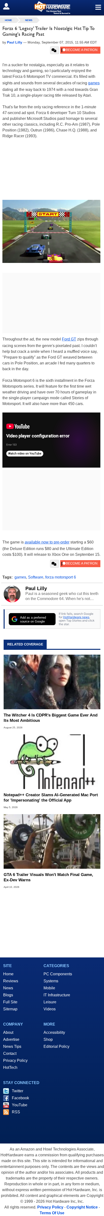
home (8, 20)
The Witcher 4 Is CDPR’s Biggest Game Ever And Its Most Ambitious (50, 718)
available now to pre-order (47, 542)
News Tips (12, 1046)
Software (35, 577)
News (28, 20)
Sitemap (10, 1009)
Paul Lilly (36, 588)
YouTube (19, 1105)
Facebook (20, 1098)
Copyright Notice (82, 1207)
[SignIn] (9, 6)
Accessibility (54, 1032)
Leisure (50, 1002)
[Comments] (54, 50)
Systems (51, 981)
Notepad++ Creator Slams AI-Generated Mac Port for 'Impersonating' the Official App (51, 798)
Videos (50, 1009)
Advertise (11, 1039)
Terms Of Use (52, 1213)
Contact (9, 1053)
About (8, 1032)
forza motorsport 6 (60, 577)
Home (8, 974)
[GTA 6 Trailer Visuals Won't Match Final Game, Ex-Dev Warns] (52, 841)
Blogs (8, 995)
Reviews (10, 981)
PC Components (58, 974)
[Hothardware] (52, 7)
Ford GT (69, 339)
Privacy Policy (15, 1060)
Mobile (49, 988)
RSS (16, 1112)
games (94, 83)
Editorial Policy (56, 1046)
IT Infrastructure (57, 995)
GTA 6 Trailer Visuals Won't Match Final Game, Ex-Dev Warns (48, 877)
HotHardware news (76, 617)
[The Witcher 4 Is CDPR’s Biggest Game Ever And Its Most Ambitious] (52, 682)
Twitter (17, 1091)
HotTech (10, 1067)
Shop (48, 1039)
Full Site (10, 1002)
